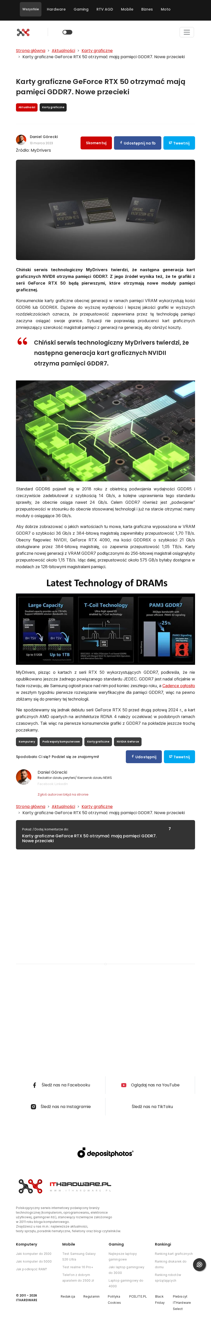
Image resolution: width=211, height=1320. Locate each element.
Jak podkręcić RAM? (31, 1269)
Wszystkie (30, 9)
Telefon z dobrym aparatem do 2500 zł (78, 1277)
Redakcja (68, 1296)
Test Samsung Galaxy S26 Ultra (79, 1256)
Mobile (127, 9)
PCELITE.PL (138, 1296)
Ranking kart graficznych (174, 1254)
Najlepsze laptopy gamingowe (123, 1256)
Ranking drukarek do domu (171, 1264)
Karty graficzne (98, 742)
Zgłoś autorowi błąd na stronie (63, 794)
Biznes (147, 9)
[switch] (67, 32)
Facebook (46, 784)
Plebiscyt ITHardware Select (182, 1303)
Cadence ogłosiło (178, 685)
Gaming (81, 9)
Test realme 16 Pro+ (77, 1267)
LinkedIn (61, 784)
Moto (166, 9)
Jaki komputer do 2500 (34, 1254)
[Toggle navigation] (187, 32)
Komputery (27, 742)
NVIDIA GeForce (128, 742)
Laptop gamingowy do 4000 (126, 1283)
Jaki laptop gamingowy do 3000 (127, 1270)
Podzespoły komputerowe (61, 742)
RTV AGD (104, 9)
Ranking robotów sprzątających (168, 1277)
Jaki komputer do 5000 (34, 1261)
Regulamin (91, 1296)
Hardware (56, 9)
